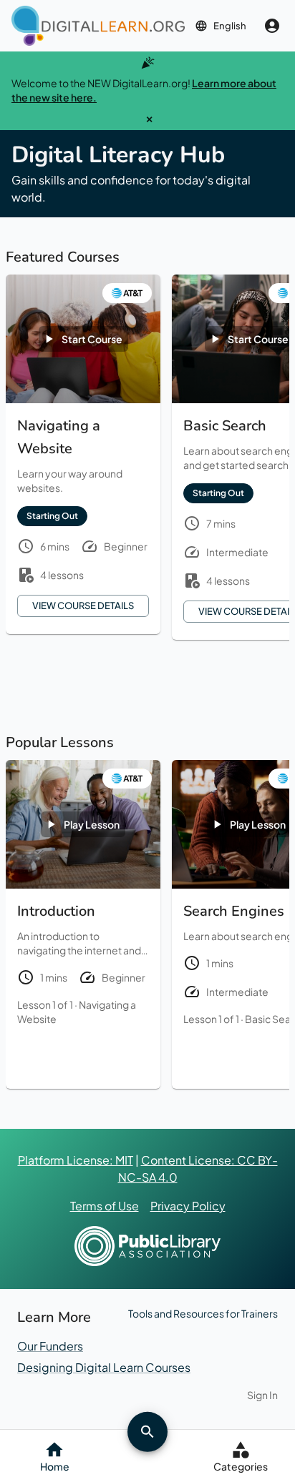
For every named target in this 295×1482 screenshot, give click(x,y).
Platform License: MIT (75, 1159)
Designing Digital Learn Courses (103, 1367)
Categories (240, 1466)
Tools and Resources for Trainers (203, 1313)
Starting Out (52, 515)
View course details (83, 605)
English (229, 25)
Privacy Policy (188, 1205)
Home (54, 1466)
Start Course (92, 338)
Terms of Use (104, 1205)
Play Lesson (92, 824)
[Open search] (147, 1431)
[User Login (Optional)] (272, 25)
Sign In (262, 1394)
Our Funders (50, 1345)
